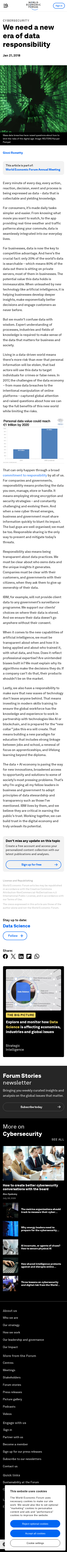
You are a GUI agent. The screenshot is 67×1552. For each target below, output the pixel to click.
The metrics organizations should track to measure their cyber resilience (41, 1212)
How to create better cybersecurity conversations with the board (30, 1187)
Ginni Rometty (13, 152)
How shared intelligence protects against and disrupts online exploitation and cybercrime (41, 1266)
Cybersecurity (16, 20)
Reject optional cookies (35, 1523)
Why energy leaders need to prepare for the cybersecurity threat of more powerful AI (39, 1230)
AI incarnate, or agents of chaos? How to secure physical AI (40, 1247)
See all (58, 1139)
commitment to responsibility (25, 475)
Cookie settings (35, 1543)
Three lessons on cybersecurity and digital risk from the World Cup (39, 1285)
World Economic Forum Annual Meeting (33, 169)
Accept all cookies (35, 1533)
